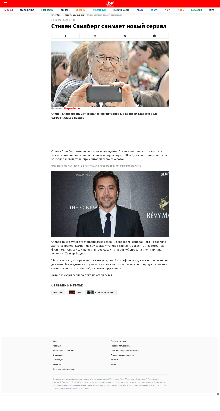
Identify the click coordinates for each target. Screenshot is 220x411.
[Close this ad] (218, 394)
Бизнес (64, 10)
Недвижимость (121, 10)
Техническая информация (122, 355)
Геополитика (27, 10)
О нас (55, 341)
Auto (211, 10)
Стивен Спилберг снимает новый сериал (104, 15)
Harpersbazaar (73, 108)
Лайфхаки (196, 10)
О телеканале (59, 355)
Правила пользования (121, 346)
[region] (110, 404)
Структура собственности (64, 369)
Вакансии (57, 364)
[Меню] (5, 3)
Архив (113, 364)
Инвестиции (99, 10)
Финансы (80, 10)
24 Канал (8, 10)
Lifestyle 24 (56, 15)
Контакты (115, 360)
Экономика (47, 10)
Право (140, 10)
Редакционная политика (63, 350)
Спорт (154, 10)
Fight (167, 10)
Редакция (57, 346)
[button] (65, 36)
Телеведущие (59, 360)
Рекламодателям (118, 341)
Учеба (181, 10)
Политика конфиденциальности (125, 350)
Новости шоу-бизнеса (75, 15)
